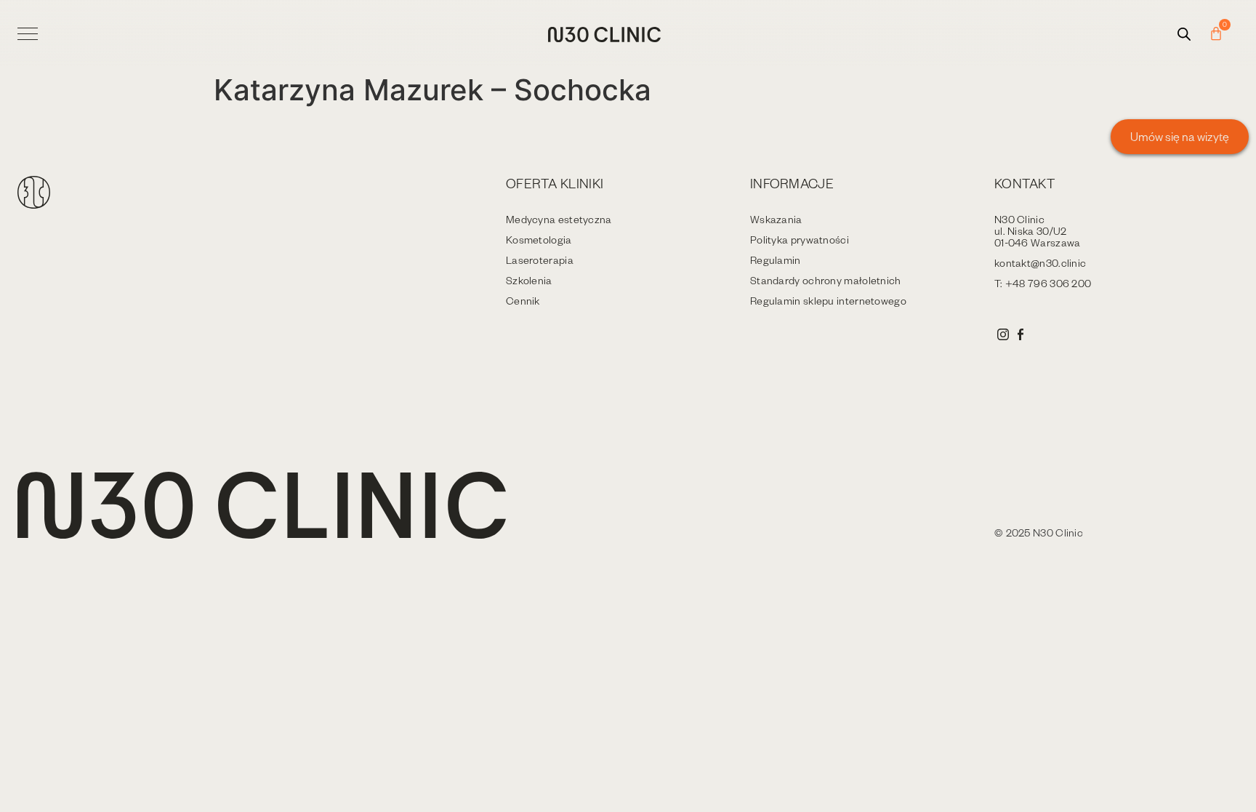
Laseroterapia (539, 260)
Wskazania (776, 219)
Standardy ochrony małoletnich (825, 280)
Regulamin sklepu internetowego (828, 300)
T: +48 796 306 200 (1042, 283)
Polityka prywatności (799, 239)
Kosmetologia (539, 239)
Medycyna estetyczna (559, 219)
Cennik (523, 300)
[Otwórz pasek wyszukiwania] (1184, 34)
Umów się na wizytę (1179, 136)
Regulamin (775, 260)
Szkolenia (529, 280)
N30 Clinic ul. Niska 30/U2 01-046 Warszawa (1037, 230)
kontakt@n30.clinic (1040, 263)
